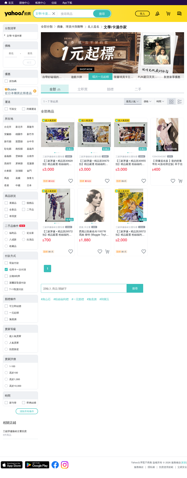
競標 (110, 89)
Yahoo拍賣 (17, 13)
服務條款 (139, 467)
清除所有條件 (27, 411)
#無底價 (92, 299)
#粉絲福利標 (61, 299)
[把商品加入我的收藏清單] (70, 181)
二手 (138, 89)
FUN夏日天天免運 (149, 77)
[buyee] (20, 91)
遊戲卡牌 (76, 77)
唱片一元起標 (100, 76)
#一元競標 (78, 299)
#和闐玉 (104, 299)
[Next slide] (72, 134)
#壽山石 (46, 299)
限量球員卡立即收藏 (125, 77)
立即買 (82, 89)
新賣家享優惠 (172, 77)
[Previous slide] (43, 134)
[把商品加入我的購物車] (180, 181)
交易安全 (182, 467)
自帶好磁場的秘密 (53, 77)
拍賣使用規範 (166, 467)
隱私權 (151, 467)
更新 (184, 462)
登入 (142, 13)
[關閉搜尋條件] (53, 13)
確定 (29, 62)
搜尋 (135, 288)
